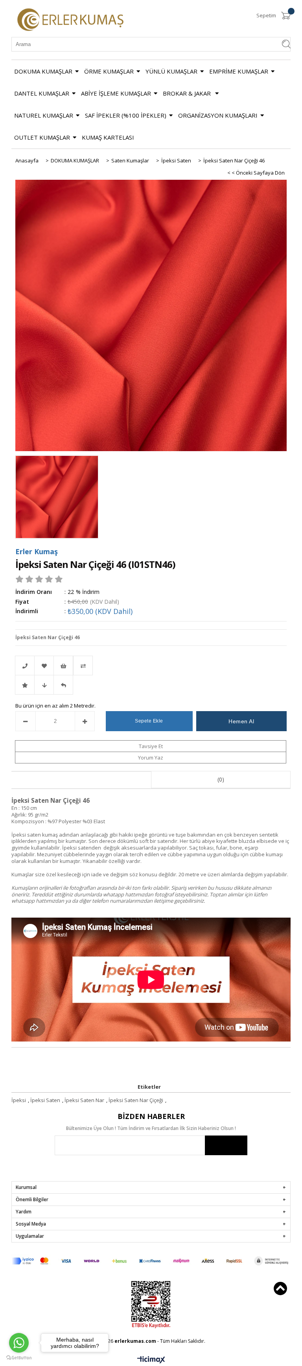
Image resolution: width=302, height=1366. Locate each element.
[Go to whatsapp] (19, 1343)
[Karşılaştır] (151, 665)
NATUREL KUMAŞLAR (43, 115)
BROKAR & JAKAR (187, 93)
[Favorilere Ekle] (44, 665)
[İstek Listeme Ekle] (63, 665)
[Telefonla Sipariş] (25, 665)
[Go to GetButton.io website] (18, 1357)
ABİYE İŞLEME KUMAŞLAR (116, 93)
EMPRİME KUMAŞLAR (238, 71)
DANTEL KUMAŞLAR (41, 93)
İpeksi (18, 1100)
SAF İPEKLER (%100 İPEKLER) (125, 115)
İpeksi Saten (45, 1100)
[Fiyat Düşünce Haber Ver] (44, 685)
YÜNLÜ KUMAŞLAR (171, 71)
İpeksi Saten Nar (84, 1100)
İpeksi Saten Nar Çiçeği (136, 1100)
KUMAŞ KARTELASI (108, 137)
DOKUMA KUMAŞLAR (43, 71)
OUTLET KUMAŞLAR (42, 137)
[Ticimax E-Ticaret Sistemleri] (151, 1360)
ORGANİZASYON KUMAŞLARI (218, 115)
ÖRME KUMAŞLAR (109, 71)
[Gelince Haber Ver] (63, 685)
